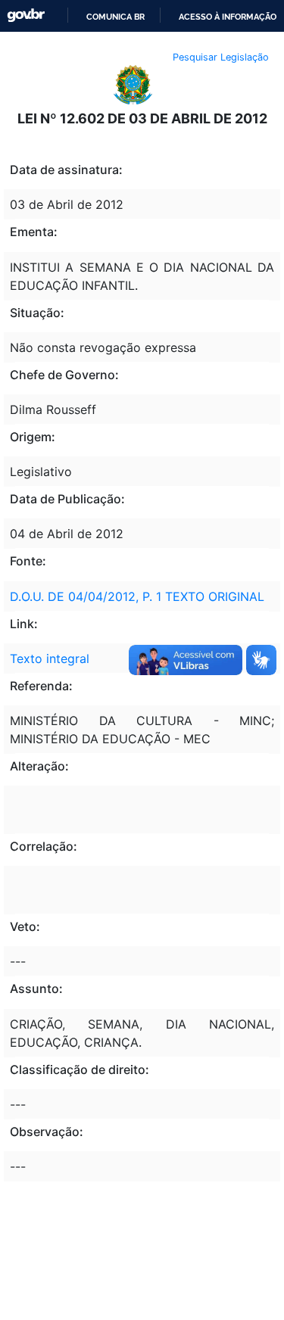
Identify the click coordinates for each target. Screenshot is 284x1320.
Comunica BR (115, 16)
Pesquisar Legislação (221, 57)
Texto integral (49, 658)
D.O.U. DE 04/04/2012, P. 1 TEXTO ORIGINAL (137, 596)
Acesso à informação (227, 16)
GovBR (26, 15)
